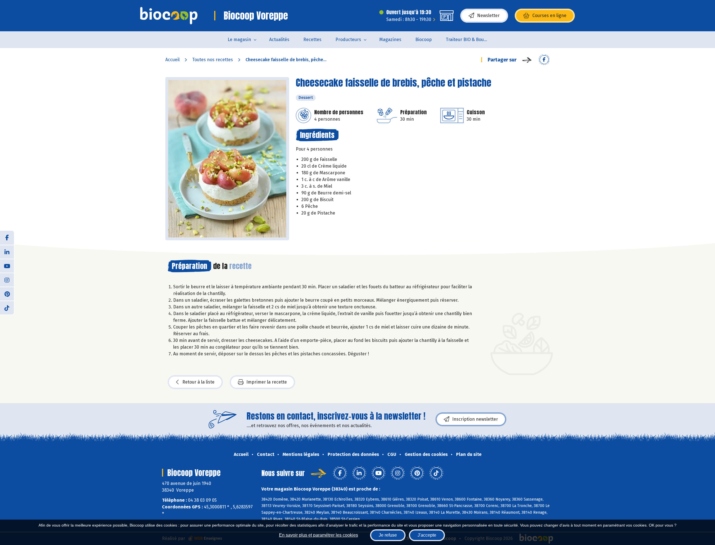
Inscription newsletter (475, 419)
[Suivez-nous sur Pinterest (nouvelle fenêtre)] (7, 294)
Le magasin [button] (239, 39)
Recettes (312, 39)
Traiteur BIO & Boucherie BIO (470, 39)
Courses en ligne (549, 15)
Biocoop (423, 39)
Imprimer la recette (266, 382)
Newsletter (488, 15)
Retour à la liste (198, 382)
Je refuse (388, 535)
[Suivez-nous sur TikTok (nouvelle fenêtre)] (7, 308)
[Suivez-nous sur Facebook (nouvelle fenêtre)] (7, 238)
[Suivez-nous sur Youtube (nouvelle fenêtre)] (7, 266)
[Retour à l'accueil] (168, 15)
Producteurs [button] (348, 39)
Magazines (390, 39)
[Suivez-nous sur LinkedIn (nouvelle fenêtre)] (7, 252)
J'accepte (427, 535)
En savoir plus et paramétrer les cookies (318, 535)
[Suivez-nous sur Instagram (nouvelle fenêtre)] (7, 280)
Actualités (279, 39)
